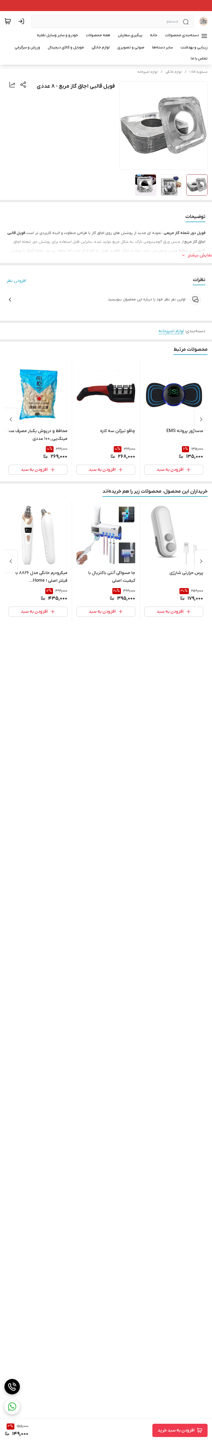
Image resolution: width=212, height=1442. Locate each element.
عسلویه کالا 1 (199, 72)
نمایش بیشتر (200, 255)
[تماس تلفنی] (12, 1386)
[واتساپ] (12, 1406)
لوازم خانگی (174, 72)
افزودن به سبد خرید (176, 1430)
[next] (10, 419)
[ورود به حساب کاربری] (22, 21)
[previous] (201, 419)
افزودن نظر (16, 281)
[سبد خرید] (7, 21)
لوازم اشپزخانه (147, 72)
